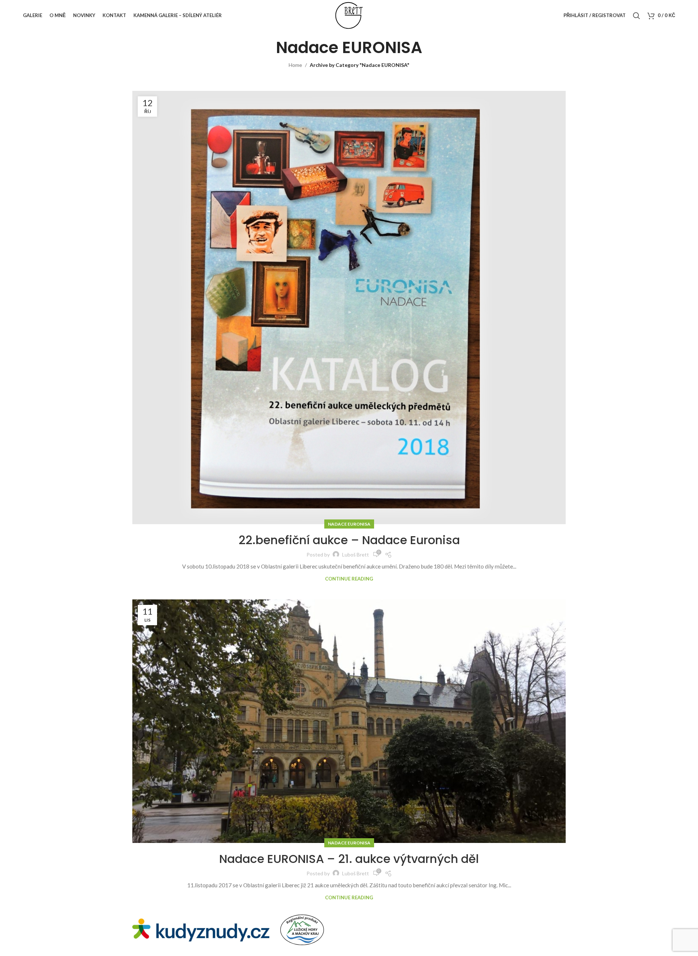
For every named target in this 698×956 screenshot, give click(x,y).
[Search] (636, 15)
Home (295, 65)
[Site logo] (349, 15)
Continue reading (349, 579)
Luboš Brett (355, 554)
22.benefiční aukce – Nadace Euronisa (349, 540)
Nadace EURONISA (349, 524)
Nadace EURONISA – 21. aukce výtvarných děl (349, 859)
